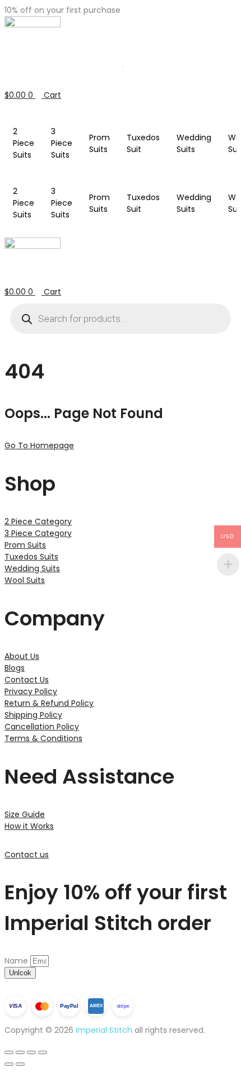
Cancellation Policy (41, 726)
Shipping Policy (33, 714)
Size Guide (24, 814)
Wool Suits (24, 580)
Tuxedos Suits (31, 556)
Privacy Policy (30, 691)
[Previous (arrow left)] (8, 1064)
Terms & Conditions (43, 738)
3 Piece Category (38, 533)
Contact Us (26, 679)
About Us (21, 656)
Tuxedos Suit (143, 143)
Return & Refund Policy (49, 703)
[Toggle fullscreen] (20, 1052)
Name (17, 960)
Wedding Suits (194, 143)
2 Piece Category (38, 521)
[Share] (31, 1052)
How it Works (29, 826)
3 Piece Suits (61, 143)
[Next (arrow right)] (20, 1064)
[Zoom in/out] (8, 1052)
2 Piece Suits (23, 143)
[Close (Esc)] (42, 1052)
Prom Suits (99, 143)
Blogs (14, 667)
